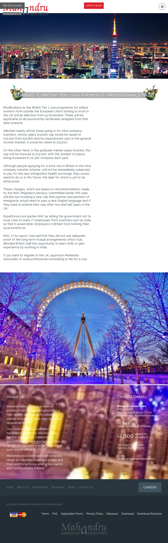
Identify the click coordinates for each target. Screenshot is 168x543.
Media (71, 487)
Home (10, 487)
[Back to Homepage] (27, 9)
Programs (58, 487)
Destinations (40, 487)
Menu (162, 6)
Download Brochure (149, 513)
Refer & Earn (12, 5)
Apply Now (94, 5)
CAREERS (150, 487)
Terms (45, 513)
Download (127, 513)
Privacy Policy (94, 513)
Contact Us (85, 487)
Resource (112, 513)
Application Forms (72, 513)
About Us (22, 487)
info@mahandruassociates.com (136, 458)
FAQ (55, 513)
